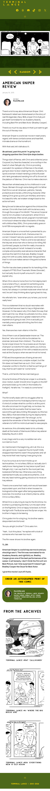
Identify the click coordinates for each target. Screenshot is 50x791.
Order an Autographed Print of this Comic (25, 580)
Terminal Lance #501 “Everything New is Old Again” (24, 764)
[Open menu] (25, 16)
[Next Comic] (34, 72)
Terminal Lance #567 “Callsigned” (24, 660)
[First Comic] (9, 72)
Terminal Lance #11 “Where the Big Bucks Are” (24, 711)
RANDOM (25, 72)
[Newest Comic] (40, 72)
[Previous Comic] (15, 72)
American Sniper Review (18, 85)
